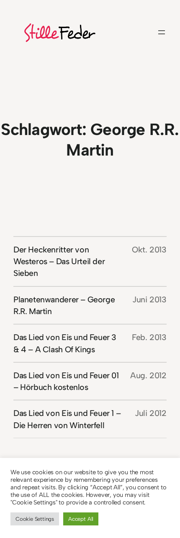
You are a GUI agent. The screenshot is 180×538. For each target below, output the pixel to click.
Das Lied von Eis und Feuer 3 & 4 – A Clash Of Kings (64, 343)
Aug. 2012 (148, 375)
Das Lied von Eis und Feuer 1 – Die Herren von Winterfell (67, 419)
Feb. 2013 (149, 337)
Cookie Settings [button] (34, 519)
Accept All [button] (80, 519)
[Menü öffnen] (162, 32)
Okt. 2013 (149, 249)
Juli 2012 (151, 413)
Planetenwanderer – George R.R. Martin (64, 305)
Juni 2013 (149, 299)
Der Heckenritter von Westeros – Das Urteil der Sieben (59, 261)
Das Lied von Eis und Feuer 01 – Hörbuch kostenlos (66, 381)
